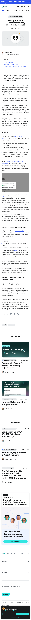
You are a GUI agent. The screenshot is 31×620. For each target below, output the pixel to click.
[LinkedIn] (11, 553)
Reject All (9, 613)
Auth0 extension (19, 231)
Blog (3, 10)
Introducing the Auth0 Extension (12, 64)
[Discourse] (25, 553)
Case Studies (14, 10)
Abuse (27, 602)
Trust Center (5, 602)
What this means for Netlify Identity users (14, 66)
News (7, 10)
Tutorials (21, 10)
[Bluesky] (14, 553)
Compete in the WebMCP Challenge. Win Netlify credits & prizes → (13, 2)
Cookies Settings (15, 617)
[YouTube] (22, 553)
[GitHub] (8, 553)
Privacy (12, 602)
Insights (27, 10)
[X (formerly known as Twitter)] (18, 553)
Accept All (22, 613)
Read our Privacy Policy (10, 610)
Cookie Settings (5, 605)
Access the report (15, 541)
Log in (23, 6)
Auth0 (16, 250)
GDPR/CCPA (20, 602)
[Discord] (28, 553)
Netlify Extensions (8, 62)
